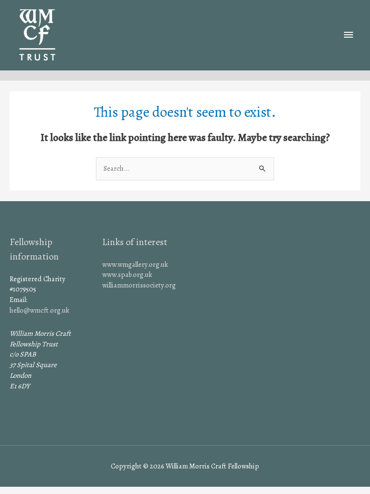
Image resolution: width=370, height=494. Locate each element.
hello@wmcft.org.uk (39, 310)
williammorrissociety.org (139, 285)
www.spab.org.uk (127, 274)
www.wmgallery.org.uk (135, 264)
